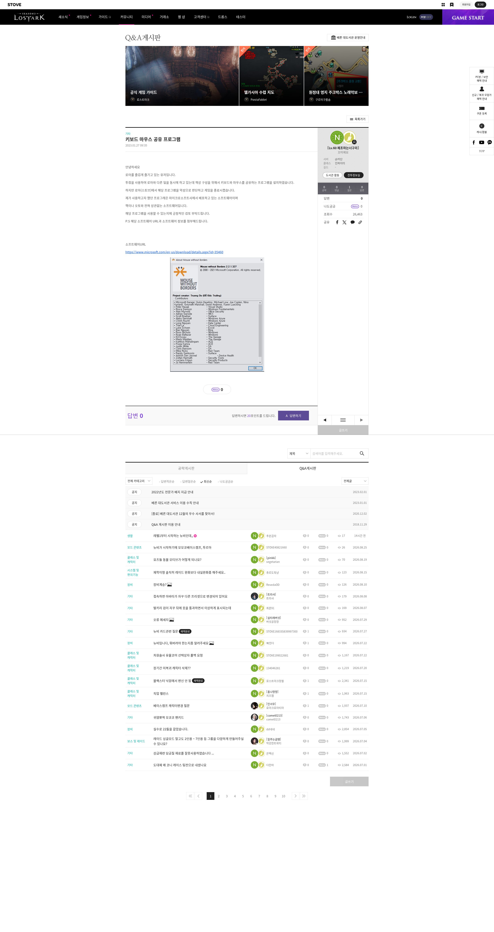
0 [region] (361, 206)
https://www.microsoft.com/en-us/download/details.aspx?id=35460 (174, 252)
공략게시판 (186, 468)
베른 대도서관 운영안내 (351, 37)
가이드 (103, 16)
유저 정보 (263, 535)
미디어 (146, 16)
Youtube (482, 142)
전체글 (348, 481)
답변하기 (295, 415)
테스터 (240, 16)
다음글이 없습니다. (361, 420)
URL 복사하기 (360, 222)
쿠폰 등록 (482, 113)
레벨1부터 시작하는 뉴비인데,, (325, 420)
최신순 (208, 481)
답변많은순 (189, 481)
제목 (292, 453)
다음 (295, 796)
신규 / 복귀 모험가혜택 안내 (481, 96)
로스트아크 (29, 17)
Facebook (474, 142)
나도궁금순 (226, 481)
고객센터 (200, 16)
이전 (198, 796)
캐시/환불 (482, 132)
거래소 (164, 16)
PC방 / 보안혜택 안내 (481, 78)
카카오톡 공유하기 (352, 222)
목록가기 (360, 119)
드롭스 (222, 16)
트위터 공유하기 (344, 222)
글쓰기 (343, 430)
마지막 (304, 796)
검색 (362, 453)
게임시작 (468, 17)
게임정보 (83, 16)
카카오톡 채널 (490, 142)
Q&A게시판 (307, 468)
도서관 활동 (332, 175)
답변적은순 (167, 481)
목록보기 (343, 420)
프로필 (348, 137)
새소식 (63, 16)
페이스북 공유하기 (337, 222)
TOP (482, 151)
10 (283, 796)
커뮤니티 (126, 16)
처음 (190, 796)
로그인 (411, 17)
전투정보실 (354, 175)
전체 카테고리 (136, 481)
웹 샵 (181, 16)
